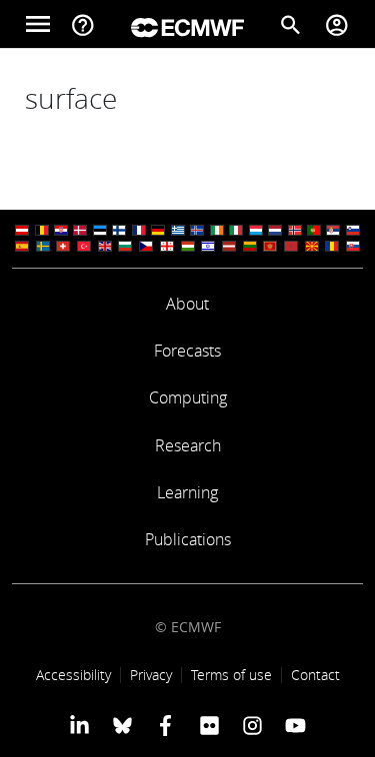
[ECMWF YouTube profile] (295, 725)
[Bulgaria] (125, 246)
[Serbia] (333, 230)
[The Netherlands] (275, 230)
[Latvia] (229, 246)
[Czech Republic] (146, 246)
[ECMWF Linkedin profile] (78, 725)
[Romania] (332, 246)
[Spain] (22, 246)
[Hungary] (188, 246)
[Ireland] (217, 230)
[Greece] (178, 230)
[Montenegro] (270, 246)
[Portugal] (314, 230)
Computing (188, 397)
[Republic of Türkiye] (84, 246)
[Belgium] (42, 230)
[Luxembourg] (256, 230)
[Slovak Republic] (353, 246)
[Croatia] (61, 230)
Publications (188, 539)
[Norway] (295, 230)
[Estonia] (100, 230)
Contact (315, 674)
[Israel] (208, 246)
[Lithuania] (250, 246)
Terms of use (231, 674)
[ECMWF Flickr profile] (209, 725)
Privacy (151, 674)
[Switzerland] (63, 246)
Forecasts (187, 351)
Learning (187, 492)
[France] (139, 230)
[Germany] (158, 230)
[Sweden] (43, 246)
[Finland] (119, 230)
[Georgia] (167, 246)
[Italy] (236, 230)
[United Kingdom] (105, 246)
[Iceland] (197, 230)
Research (188, 445)
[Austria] (22, 230)
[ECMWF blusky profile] (122, 725)
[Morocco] (291, 246)
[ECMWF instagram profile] (252, 725)
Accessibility (73, 674)
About (187, 304)
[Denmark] (80, 230)
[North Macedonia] (312, 246)
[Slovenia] (353, 230)
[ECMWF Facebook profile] (165, 725)
